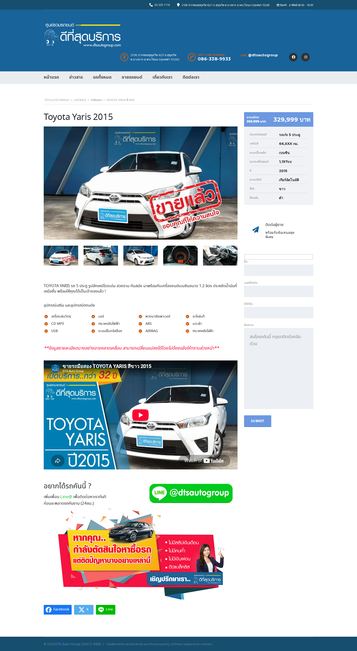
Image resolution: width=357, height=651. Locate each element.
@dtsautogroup (263, 55)
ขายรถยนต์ (132, 77)
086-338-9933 (214, 59)
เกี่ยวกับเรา (162, 77)
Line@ (66, 497)
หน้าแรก (51, 77)
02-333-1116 (162, 5)
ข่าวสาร (76, 77)
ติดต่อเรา (191, 77)
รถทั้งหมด (102, 77)
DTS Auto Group (68, 644)
